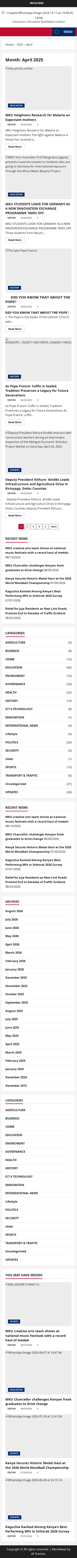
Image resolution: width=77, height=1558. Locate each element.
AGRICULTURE (15, 642)
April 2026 (12, 944)
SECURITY (12, 751)
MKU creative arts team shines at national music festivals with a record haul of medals (35, 1335)
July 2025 (11, 1019)
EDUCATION (16, 105)
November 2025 (16, 986)
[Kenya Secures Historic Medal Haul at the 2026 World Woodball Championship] (38, 1436)
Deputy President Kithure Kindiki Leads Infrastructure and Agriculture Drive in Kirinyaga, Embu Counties (38, 453)
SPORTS (10, 767)
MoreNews (59, 1549)
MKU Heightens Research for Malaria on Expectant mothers (38, 88)
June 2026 (12, 928)
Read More (16, 147)
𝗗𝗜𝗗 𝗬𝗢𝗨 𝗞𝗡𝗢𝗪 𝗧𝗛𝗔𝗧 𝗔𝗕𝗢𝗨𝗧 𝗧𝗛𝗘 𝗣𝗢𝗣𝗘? (38, 270)
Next (54, 526)
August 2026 (14, 911)
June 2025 (12, 1027)
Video (68, 32)
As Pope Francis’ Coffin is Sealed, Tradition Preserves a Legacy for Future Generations (38, 359)
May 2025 (12, 1036)
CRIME (10, 659)
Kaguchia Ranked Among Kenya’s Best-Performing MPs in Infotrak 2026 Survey (37, 1529)
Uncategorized (15, 784)
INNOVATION (14, 717)
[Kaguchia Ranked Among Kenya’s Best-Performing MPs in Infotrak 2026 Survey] (38, 1500)
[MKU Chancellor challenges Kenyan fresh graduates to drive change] (38, 1372)
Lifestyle (11, 734)
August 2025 (14, 1011)
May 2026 (12, 936)
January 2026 (14, 969)
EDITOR (12, 124)
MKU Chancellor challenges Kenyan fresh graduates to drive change (38, 1401)
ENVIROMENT (15, 676)
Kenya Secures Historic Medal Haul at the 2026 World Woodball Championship (37, 1465)
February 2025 (15, 1061)
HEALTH (10, 692)
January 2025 (14, 1069)
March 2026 (13, 953)
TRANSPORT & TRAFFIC (21, 775)
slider (9, 759)
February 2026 (15, 961)
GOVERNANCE (15, 684)
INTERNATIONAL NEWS (21, 726)
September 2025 (16, 1002)
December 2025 (16, 978)
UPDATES (15, 469)
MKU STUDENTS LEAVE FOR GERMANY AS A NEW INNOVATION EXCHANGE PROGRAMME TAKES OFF (38, 177)
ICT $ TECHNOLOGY (19, 709)
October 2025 (14, 994)
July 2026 (11, 919)
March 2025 (13, 1052)
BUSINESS (12, 651)
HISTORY (14, 287)
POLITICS (11, 742)
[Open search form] (48, 31)
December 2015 (16, 1086)
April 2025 (12, 1044)
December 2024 (16, 1077)
